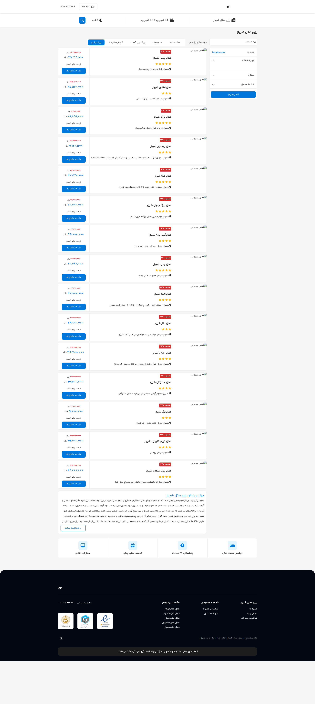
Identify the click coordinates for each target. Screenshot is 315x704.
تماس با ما (252, 613)
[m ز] (242, 6)
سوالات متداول (211, 613)
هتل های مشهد (172, 613)
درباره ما (253, 609)
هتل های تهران (172, 609)
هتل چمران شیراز (235, 638)
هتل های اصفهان (171, 622)
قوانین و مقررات (249, 618)
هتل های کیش (172, 618)
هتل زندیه (221, 638)
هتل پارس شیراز (207, 638)
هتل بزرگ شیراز (250, 638)
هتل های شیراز (172, 627)
